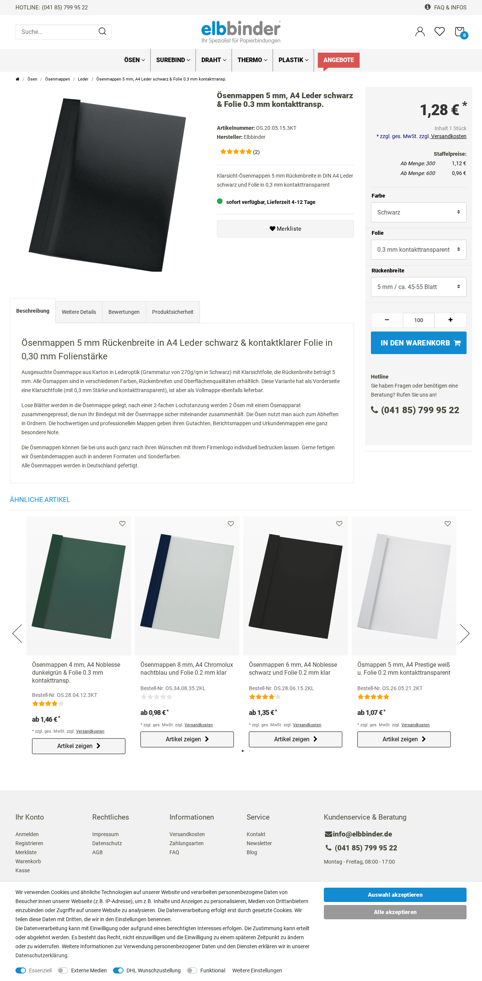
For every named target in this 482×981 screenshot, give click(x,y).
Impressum (105, 834)
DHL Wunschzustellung (154, 970)
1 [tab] (243, 751)
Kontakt (256, 834)
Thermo (251, 60)
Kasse (22, 870)
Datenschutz (107, 843)
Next (464, 624)
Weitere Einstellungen (257, 970)
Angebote (338, 60)
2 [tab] (249, 751)
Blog (252, 852)
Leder (83, 79)
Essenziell (40, 970)
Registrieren (29, 843)
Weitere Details (79, 312)
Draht (212, 60)
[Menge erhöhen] (451, 320)
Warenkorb (28, 861)
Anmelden (27, 834)
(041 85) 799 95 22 (420, 410)
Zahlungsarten (186, 843)
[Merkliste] (440, 34)
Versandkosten (448, 136)
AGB (97, 852)
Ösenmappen (57, 79)
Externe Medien (89, 970)
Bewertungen (124, 312)
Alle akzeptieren (395, 912)
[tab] (33, 312)
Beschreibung (32, 311)
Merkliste (288, 228)
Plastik (292, 60)
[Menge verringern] (387, 320)
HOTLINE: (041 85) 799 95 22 (51, 7)
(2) (256, 152)
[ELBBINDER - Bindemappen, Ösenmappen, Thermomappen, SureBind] (241, 31)
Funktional (212, 970)
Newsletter (259, 843)
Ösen (132, 60)
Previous (18, 624)
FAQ (174, 852)
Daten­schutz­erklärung (41, 955)
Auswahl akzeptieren (395, 894)
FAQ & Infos (450, 7)
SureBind (171, 60)
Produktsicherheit (173, 312)
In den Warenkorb (415, 343)
